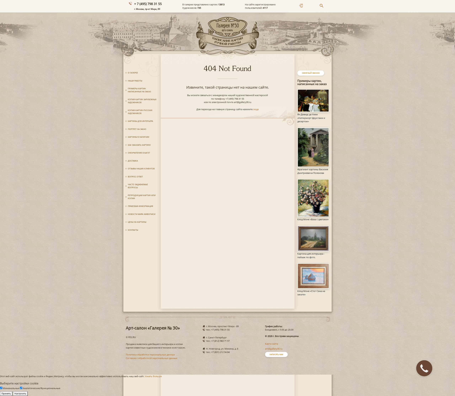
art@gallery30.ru (273, 348)
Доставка (133, 160)
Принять (6, 393)
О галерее (133, 72)
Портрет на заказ (137, 129)
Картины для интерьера (140, 121)
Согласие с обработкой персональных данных (151, 358)
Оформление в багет (139, 152)
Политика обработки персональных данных (150, 354)
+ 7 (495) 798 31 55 (148, 4)
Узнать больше (153, 376)
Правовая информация (140, 206)
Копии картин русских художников (140, 112)
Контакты (133, 230)
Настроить (20, 393)
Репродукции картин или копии (142, 197)
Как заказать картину (139, 145)
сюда (256, 109)
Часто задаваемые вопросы (138, 186)
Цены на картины (137, 222)
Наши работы (135, 80)
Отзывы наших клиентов (141, 168)
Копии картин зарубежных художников (142, 101)
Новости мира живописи (141, 214)
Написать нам (276, 354)
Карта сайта (271, 343)
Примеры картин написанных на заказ (139, 90)
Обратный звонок (311, 73)
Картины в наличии (138, 137)
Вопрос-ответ (135, 176)
